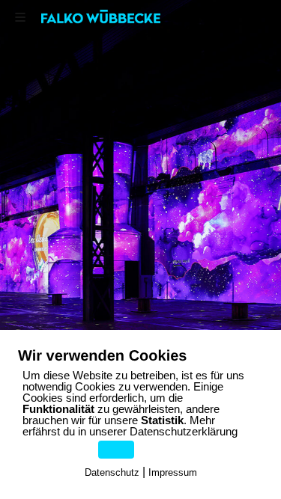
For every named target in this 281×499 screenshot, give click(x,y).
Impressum (172, 472)
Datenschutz (112, 472)
